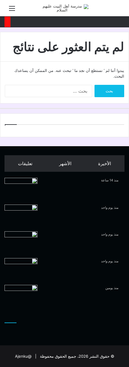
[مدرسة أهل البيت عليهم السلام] (64, 8)
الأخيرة (104, 163)
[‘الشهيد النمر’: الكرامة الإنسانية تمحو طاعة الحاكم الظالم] (21, 189)
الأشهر (65, 163)
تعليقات (25, 163)
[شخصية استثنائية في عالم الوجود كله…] (21, 269)
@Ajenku (23, 356)
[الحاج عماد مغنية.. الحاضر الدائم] (21, 296)
